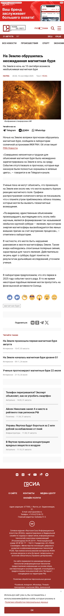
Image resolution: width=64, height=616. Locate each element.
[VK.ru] (33, 322)
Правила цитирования (41, 556)
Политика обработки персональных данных (32, 579)
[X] (47, 322)
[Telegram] (42, 322)
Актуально (10, 400)
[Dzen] (24, 130)
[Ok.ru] (37, 322)
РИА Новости (10, 148)
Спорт (45, 43)
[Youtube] (35, 475)
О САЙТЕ (12, 493)
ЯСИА (44, 76)
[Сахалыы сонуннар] (41, 28)
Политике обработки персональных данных (26, 602)
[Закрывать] (61, 591)
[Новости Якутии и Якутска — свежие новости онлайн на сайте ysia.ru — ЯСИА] (14, 28)
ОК (32, 610)
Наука (6, 76)
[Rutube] (41, 475)
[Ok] (23, 475)
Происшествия (29, 43)
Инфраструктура (13, 433)
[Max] (47, 475)
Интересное (8, 349)
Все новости (9, 43)
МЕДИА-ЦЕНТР (48, 493)
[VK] (17, 475)
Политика (10, 417)
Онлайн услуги (32, 498)
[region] (32, 602)
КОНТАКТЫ (28, 493)
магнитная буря (12, 306)
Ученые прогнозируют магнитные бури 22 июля (32, 370)
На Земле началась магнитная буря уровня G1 (30, 357)
